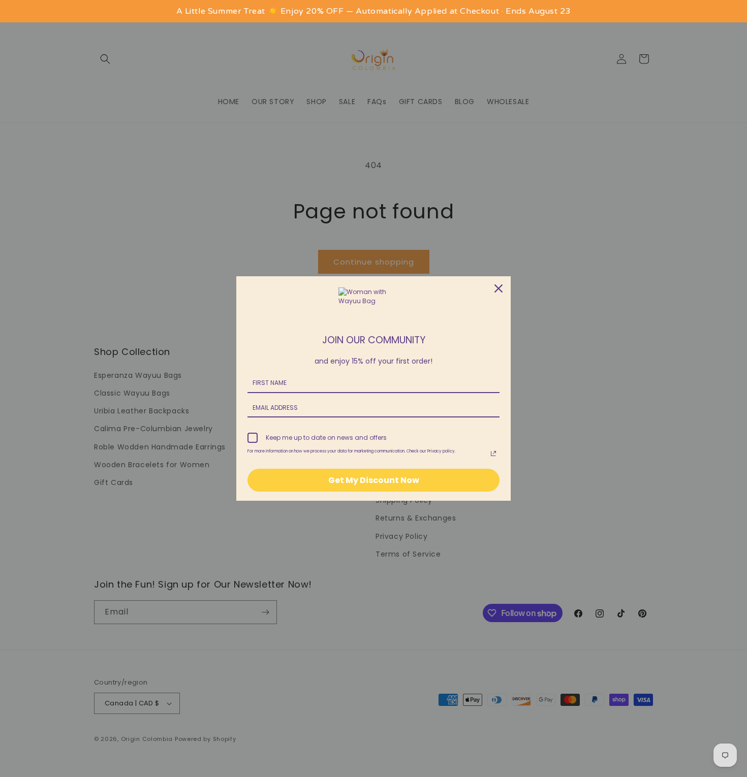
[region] (373, 11)
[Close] (498, 288)
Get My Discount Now (373, 480)
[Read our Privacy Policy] (493, 453)
